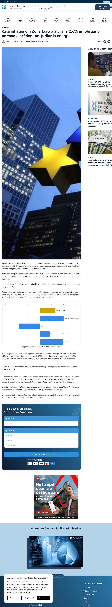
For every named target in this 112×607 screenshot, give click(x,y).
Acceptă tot (43, 598)
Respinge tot (29, 598)
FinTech (75, 6)
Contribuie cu (41, 454)
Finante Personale (59, 6)
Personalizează (14, 598)
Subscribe (106, 1)
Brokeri (49, 6)
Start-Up (86, 605)
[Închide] (49, 577)
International (6, 28)
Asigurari (87, 601)
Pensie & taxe (88, 594)
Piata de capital (34, 6)
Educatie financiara (90, 591)
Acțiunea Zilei (93, 118)
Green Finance (44, 8)
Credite (86, 598)
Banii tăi (91, 79)
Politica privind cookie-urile (21, 592)
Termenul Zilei (34, 8)
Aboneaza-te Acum (56, 576)
